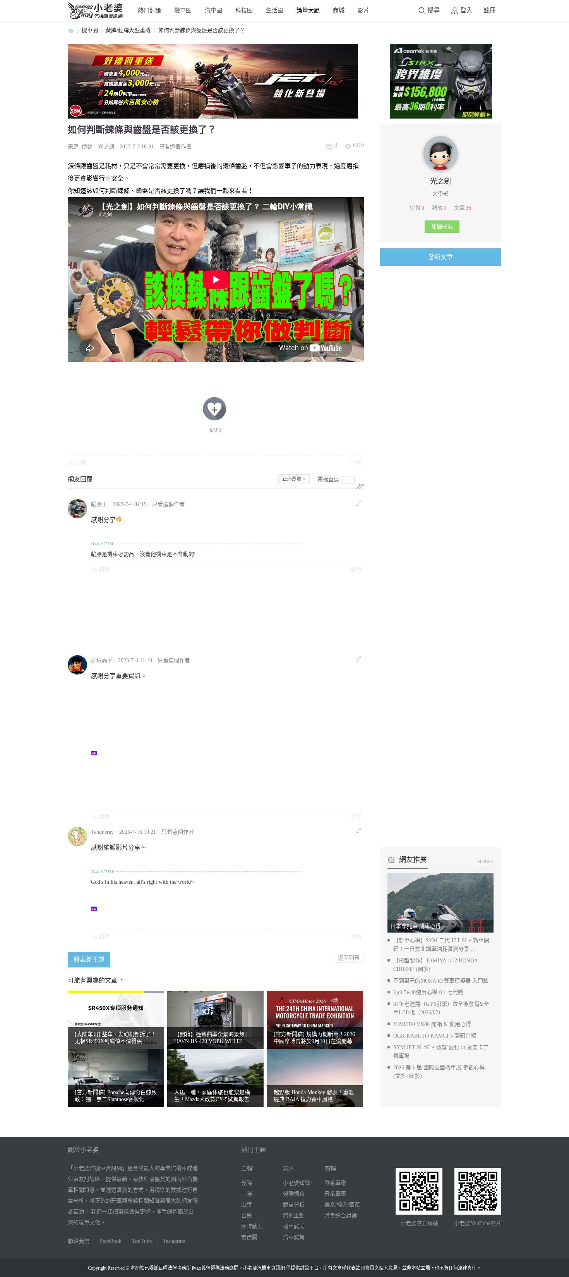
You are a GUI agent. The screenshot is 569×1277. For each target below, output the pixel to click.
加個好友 (442, 226)
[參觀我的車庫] (440, 168)
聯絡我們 (78, 1241)
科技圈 (244, 10)
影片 (363, 10)
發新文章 (440, 257)
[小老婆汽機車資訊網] (95, 17)
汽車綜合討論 (340, 1215)
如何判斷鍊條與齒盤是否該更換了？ (201, 30)
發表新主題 (89, 959)
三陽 (246, 1194)
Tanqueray (102, 832)
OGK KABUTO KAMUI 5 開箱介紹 (434, 1036)
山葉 (246, 1205)
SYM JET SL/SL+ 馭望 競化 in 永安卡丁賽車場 (440, 1052)
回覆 (80, 462)
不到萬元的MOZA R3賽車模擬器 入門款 (440, 981)
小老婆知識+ (298, 1183)
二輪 (247, 1168)
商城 (338, 10)
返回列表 (349, 957)
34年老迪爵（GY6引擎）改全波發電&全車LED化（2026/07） (441, 1008)
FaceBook (111, 1241)
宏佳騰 (249, 1237)
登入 (466, 10)
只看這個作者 (175, 147)
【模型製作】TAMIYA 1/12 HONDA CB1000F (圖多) (435, 965)
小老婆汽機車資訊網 (71, 30)
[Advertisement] (275, 614)
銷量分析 (294, 1205)
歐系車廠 (335, 1183)
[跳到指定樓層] (360, 486)
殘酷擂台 (294, 1194)
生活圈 (274, 10)
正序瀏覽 (292, 479)
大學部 (440, 194)
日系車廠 (335, 1194)
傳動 (87, 147)
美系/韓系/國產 (342, 1205)
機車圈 (183, 10)
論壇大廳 (308, 10)
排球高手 (102, 660)
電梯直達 (328, 479)
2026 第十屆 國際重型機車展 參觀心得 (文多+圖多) (439, 1072)
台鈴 (246, 1215)
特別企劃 (294, 1215)
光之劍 (106, 147)
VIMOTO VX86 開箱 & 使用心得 (432, 1024)
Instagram (174, 1241)
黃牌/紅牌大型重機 (128, 30)
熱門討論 (149, 10)
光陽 (246, 1183)
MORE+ (485, 861)
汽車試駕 (294, 1237)
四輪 (330, 1168)
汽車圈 (213, 10)
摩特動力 (252, 1226)
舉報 (356, 462)
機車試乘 (294, 1226)
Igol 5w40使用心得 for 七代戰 (428, 992)
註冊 (489, 10)
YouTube (142, 1241)
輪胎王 (99, 504)
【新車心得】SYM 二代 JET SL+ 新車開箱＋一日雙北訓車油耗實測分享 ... (441, 945)
